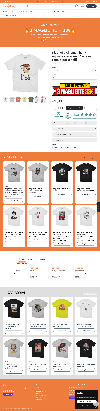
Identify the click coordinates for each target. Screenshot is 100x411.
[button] (91, 6)
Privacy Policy (39, 393)
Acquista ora (91, 108)
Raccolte (9, 16)
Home (4, 16)
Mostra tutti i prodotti (90, 158)
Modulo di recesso (41, 399)
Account (81, 6)
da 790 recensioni (22, 263)
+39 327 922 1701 (73, 390)
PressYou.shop (17, 408)
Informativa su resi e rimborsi (43, 395)
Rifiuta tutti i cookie (87, 406)
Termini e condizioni (41, 391)
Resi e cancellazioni (41, 397)
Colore (54, 74)
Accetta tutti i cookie (86, 402)
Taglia (54, 67)
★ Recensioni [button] (98, 206)
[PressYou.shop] (10, 6)
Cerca (37, 387)
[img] (50, 262)
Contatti (38, 389)
